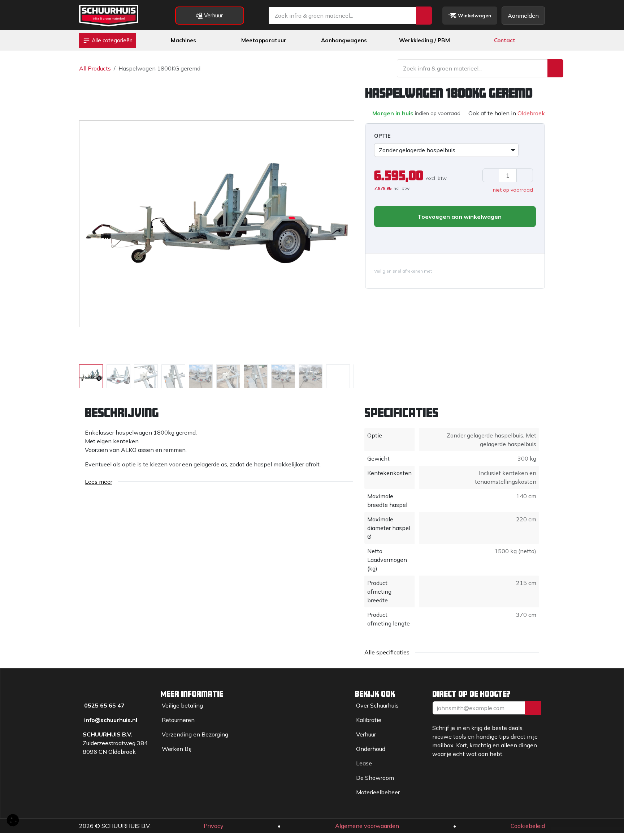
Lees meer (98, 481)
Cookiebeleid (528, 825)
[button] (93, 224)
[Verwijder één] (490, 175)
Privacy (214, 825)
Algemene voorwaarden (367, 825)
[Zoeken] (424, 16)
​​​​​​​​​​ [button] (533, 708)
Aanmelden (523, 15)
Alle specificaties (387, 652)
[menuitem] (183, 40)
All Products (95, 68)
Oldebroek (531, 113)
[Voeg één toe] (524, 175)
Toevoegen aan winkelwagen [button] (459, 216)
